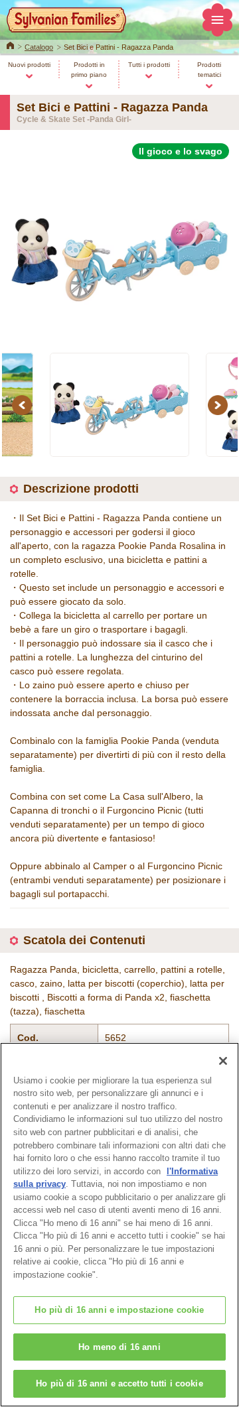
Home (10, 44)
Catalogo (39, 47)
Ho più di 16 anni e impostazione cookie (119, 1310)
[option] (119, 248)
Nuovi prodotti (29, 64)
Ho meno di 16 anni (119, 1347)
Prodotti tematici (209, 69)
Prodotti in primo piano (89, 69)
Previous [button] (24, 404)
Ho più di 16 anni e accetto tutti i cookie (119, 1383)
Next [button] (220, 404)
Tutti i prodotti (149, 64)
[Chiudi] (223, 1060)
